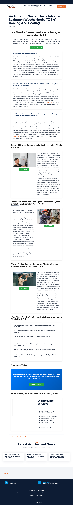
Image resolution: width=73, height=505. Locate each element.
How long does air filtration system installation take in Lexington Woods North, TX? (34, 331)
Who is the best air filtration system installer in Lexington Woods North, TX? (35, 340)
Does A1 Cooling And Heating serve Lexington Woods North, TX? (32, 336)
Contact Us (24, 169)
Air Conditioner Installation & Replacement (35, 5)
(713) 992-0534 (49, 102)
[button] (12, 436)
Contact (37, 6)
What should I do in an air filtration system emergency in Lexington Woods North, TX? (35, 355)
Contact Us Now (36, 384)
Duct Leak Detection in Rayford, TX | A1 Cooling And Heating (12, 456)
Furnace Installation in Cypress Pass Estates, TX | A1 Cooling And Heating (58, 456)
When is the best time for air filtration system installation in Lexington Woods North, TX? (34, 344)
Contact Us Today (36, 47)
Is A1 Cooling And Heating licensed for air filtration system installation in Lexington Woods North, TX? (34, 350)
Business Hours (46, 482)
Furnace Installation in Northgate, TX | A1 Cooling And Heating (35, 456)
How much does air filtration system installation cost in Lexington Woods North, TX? (34, 326)
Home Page (41, 406)
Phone (11, 482)
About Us (50, 5)
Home (21, 5)
